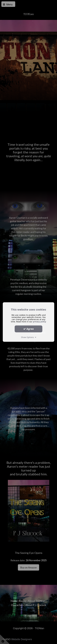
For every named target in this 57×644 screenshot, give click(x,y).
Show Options (28, 337)
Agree (30, 328)
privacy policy (39, 321)
